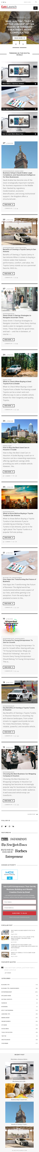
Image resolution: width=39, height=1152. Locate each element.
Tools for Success (20, 247)
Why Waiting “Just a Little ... (19, 1081)
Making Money (19, 171)
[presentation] (16, 44)
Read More (18, 38)
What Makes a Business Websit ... (19, 1059)
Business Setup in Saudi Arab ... (19, 1099)
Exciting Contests (6, 999)
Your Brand (4, 1043)
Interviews (4, 1006)
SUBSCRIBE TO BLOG (19, 913)
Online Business (20, 638)
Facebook (4, 1003)
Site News (4, 1025)
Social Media (5, 1028)
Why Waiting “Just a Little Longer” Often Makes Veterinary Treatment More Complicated (19, 27)
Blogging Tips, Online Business (12, 577)
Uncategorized (5, 1039)
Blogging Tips (5, 984)
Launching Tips (5, 1014)
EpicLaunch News (6, 995)
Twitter (3, 1036)
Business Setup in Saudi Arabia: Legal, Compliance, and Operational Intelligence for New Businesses (19, 175)
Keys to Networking (7, 1010)
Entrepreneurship (19, 17)
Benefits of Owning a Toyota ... (19, 1124)
